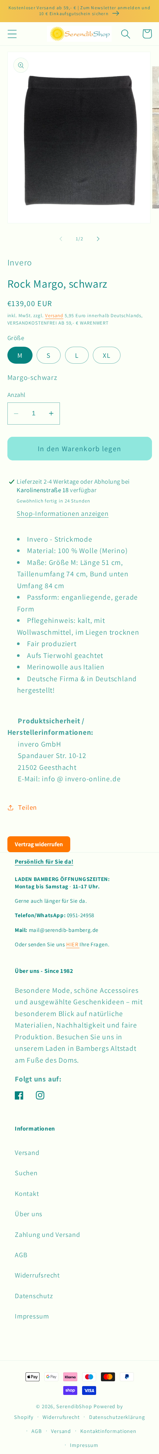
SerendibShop (74, 1406)
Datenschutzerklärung (117, 1416)
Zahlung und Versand (47, 1234)
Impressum (32, 1315)
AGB (21, 1254)
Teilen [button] (27, 807)
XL (107, 355)
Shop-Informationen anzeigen (62, 513)
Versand (54, 315)
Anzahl (16, 395)
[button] (12, 33)
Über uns (29, 1213)
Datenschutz (34, 1295)
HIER (73, 944)
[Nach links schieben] (61, 239)
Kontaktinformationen (108, 1430)
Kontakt (27, 1193)
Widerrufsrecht (37, 1274)
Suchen (26, 1172)
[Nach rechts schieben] (98, 239)
